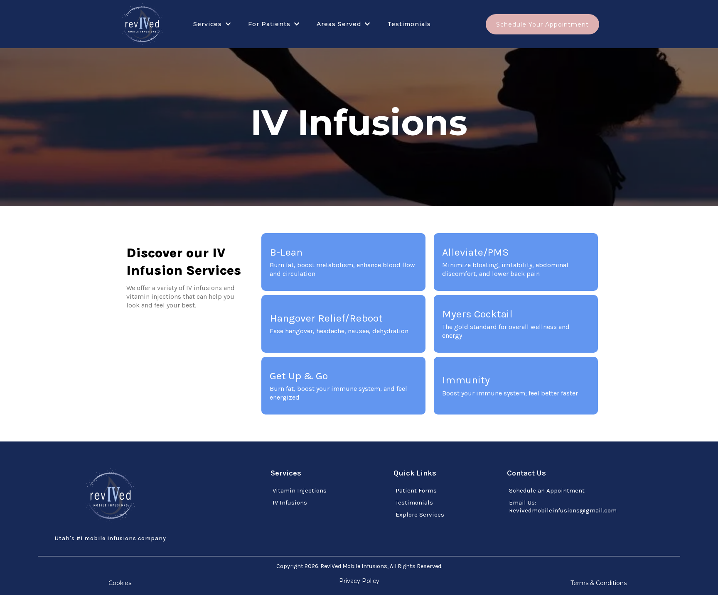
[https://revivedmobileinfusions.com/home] (142, 24)
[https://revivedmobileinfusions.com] (110, 495)
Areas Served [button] (340, 24)
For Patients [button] (270, 24)
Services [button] (208, 24)
